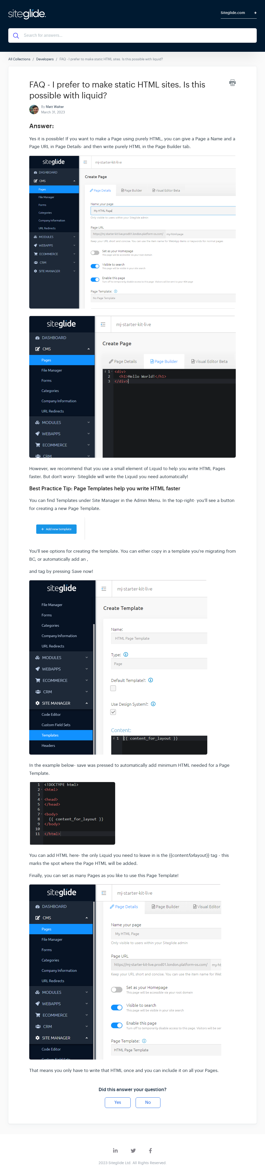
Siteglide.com (233, 13)
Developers (45, 59)
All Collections (19, 59)
